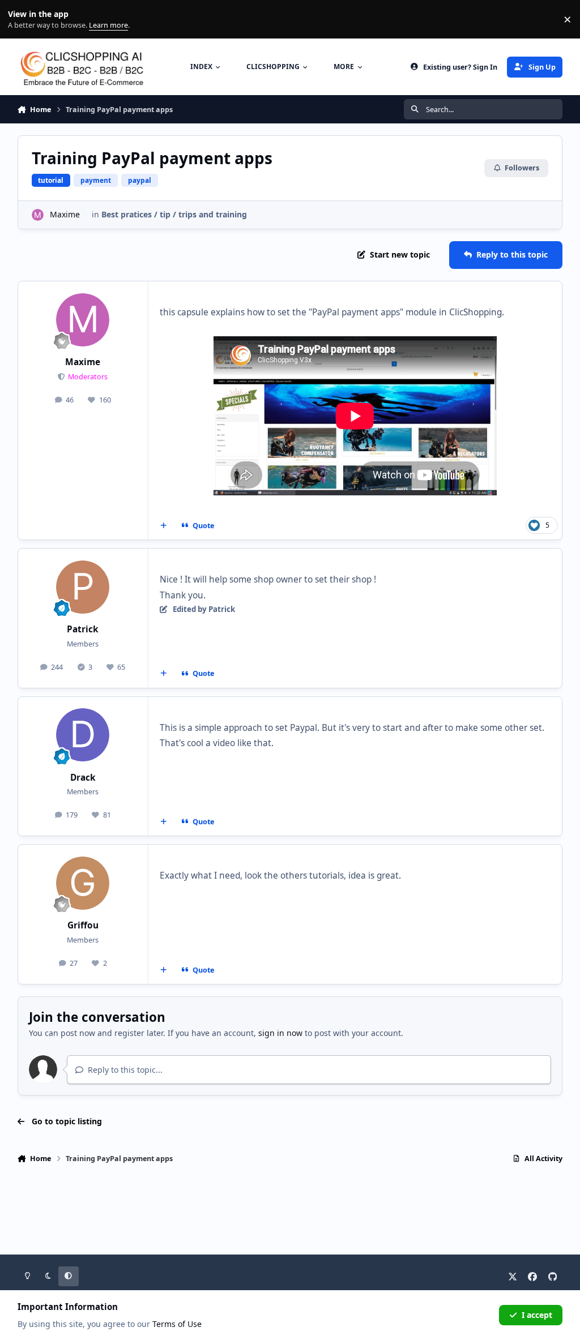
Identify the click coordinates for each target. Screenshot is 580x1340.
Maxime (65, 214)
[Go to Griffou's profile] (82, 883)
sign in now (280, 1033)
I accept (537, 1314)
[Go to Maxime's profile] (38, 215)
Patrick (83, 629)
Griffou (83, 925)
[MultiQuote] (163, 526)
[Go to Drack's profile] (82, 734)
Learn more (22, 19)
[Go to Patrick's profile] (82, 587)
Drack (83, 778)
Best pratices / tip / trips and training (174, 214)
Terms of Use (177, 1323)
